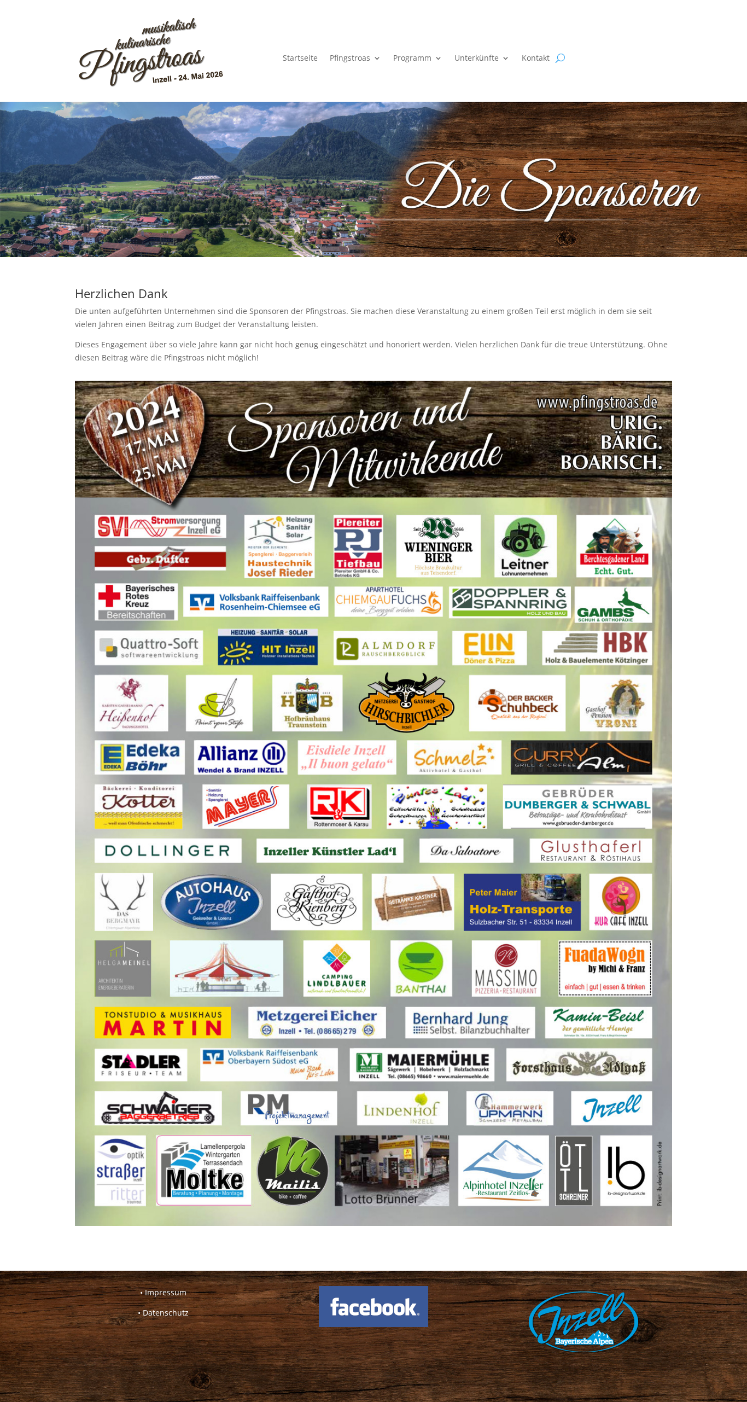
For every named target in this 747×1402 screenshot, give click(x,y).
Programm (412, 58)
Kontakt (536, 58)
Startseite (300, 58)
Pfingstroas (350, 58)
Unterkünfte (476, 58)
